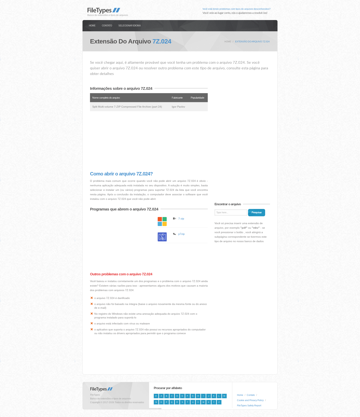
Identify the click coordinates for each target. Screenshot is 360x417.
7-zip (181, 218)
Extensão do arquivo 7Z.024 (252, 41)
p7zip (181, 233)
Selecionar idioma (129, 25)
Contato (107, 25)
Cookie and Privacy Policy (250, 400)
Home (92, 25)
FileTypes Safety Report (249, 405)
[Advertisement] (149, 141)
